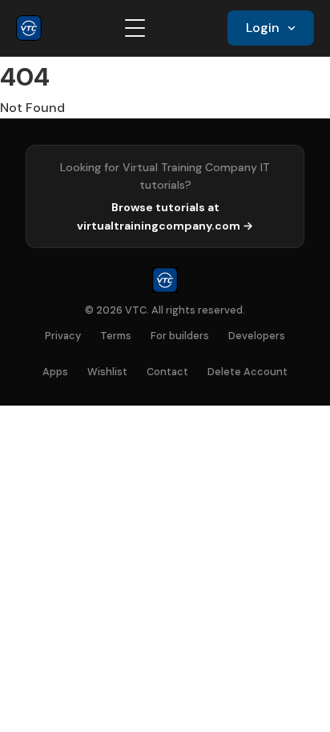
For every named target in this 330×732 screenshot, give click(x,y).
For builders (180, 335)
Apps (55, 371)
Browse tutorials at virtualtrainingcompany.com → (165, 216)
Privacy (63, 335)
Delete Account (247, 371)
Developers (256, 335)
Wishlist (107, 371)
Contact (167, 371)
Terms (115, 335)
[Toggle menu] (135, 28)
